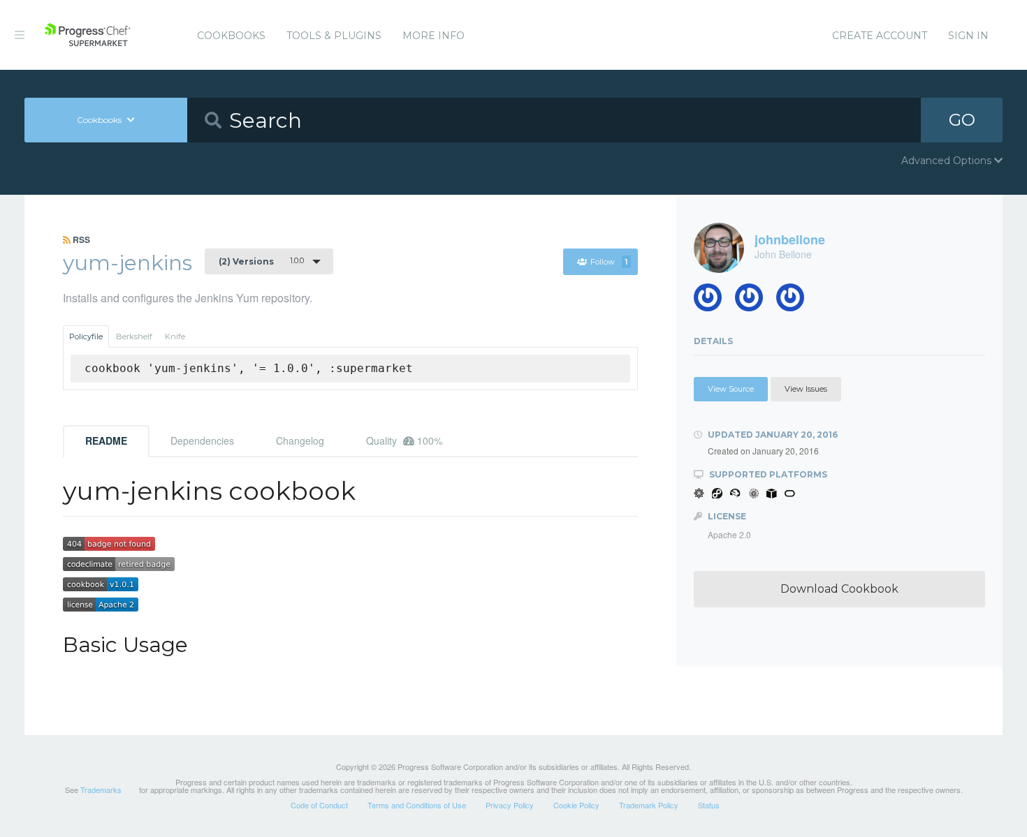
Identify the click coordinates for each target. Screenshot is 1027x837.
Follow (608, 262)
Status (709, 804)
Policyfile (86, 336)
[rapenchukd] (795, 301)
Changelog (300, 440)
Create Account (879, 35)
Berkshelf (134, 336)
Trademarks (101, 789)
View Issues (806, 389)
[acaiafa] (754, 301)
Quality (404, 440)
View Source (731, 389)
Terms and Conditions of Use (416, 804)
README (106, 440)
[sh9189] (713, 301)
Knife (175, 336)
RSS (80, 239)
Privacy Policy (510, 804)
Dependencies (202, 440)
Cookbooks (231, 35)
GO (962, 120)
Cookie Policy (576, 804)
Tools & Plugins (333, 35)
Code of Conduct (319, 804)
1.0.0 (261, 261)
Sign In (968, 35)
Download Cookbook (839, 588)
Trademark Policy (648, 804)
